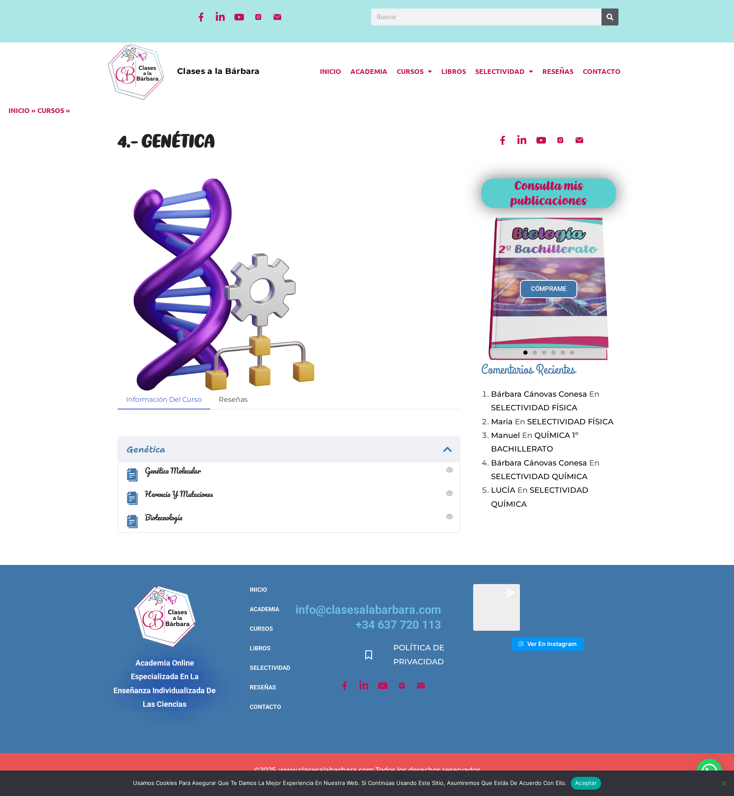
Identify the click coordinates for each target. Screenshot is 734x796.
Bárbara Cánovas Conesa (539, 394)
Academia (368, 71)
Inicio (330, 71)
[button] (525, 352)
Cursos (410, 71)
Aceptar (586, 782)
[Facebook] (201, 17)
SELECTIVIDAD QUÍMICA (539, 476)
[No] (723, 783)
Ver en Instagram (552, 643)
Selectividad (500, 71)
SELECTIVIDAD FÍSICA (534, 407)
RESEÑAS (557, 71)
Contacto (602, 71)
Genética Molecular (173, 471)
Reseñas (233, 399)
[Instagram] (258, 17)
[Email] (277, 17)
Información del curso (164, 399)
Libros (453, 71)
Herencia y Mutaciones (179, 494)
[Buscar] (609, 16)
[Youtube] (239, 17)
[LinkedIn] (220, 17)
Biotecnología (163, 517)
